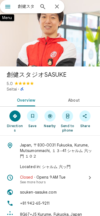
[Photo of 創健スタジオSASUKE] (50, 33)
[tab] (25, 99)
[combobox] (26, 6)
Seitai (12, 89)
